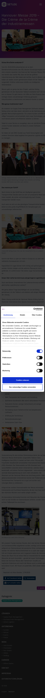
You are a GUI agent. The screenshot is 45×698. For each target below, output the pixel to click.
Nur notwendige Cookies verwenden (22, 387)
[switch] (40, 357)
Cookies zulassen (22, 380)
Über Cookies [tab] (37, 315)
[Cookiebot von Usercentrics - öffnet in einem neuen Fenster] (33, 309)
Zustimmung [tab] (8, 315)
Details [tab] (22, 315)
